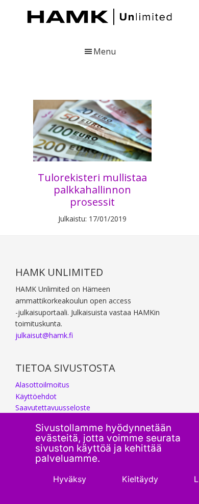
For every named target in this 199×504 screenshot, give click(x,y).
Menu (104, 51)
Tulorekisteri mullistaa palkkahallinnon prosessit (92, 190)
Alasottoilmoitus (42, 384)
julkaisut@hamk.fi (44, 335)
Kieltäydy (140, 479)
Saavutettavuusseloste (52, 407)
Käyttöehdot (36, 396)
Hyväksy (69, 479)
